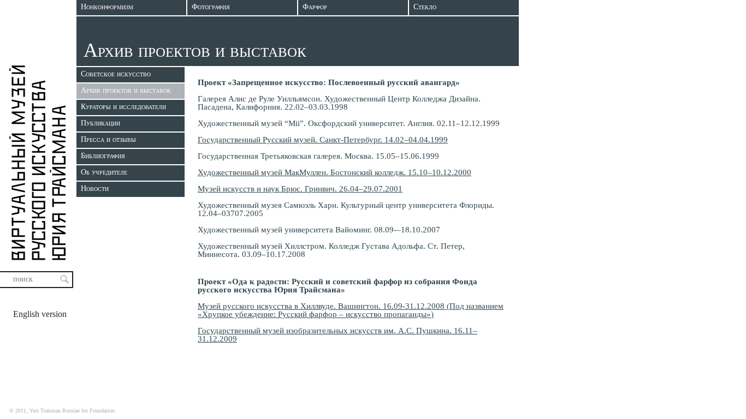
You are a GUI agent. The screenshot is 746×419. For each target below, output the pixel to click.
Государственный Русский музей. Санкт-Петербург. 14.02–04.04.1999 (323, 139)
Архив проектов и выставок (126, 90)
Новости (95, 188)
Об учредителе (104, 172)
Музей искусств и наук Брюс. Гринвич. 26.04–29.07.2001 (300, 188)
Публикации (100, 123)
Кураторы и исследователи (123, 107)
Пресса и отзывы (108, 139)
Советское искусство (116, 74)
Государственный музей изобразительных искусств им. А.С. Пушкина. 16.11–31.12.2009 (337, 334)
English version (40, 314)
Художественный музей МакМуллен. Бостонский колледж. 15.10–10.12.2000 (334, 172)
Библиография (103, 156)
